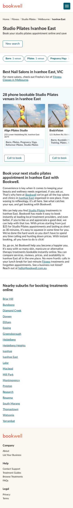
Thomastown (10, 409)
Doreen (7, 316)
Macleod (8, 368)
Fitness (15, 19)
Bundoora (8, 305)
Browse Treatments (13, 477)
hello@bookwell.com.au (32, 268)
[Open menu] (66, 6)
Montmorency (11, 380)
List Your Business (12, 455)
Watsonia (8, 415)
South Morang (11, 403)
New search (13, 43)
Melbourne (44, 19)
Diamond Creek (12, 310)
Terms (6, 498)
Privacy (6, 494)
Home (6, 19)
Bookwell (30, 194)
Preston (7, 386)
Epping (7, 328)
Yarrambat (9, 421)
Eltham (7, 322)
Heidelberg (9, 339)
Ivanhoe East (58, 19)
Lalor (6, 363)
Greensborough (12, 334)
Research (8, 392)
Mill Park (8, 374)
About (6, 451)
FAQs (5, 480)
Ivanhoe (7, 351)
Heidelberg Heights (14, 345)
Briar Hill (8, 299)
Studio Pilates (29, 19)
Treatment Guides (12, 473)
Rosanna (8, 397)
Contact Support (11, 469)
